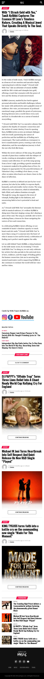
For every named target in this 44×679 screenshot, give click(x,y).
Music (15, 667)
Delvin (12, 32)
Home (9, 667)
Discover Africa (24, 667)
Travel (33, 667)
